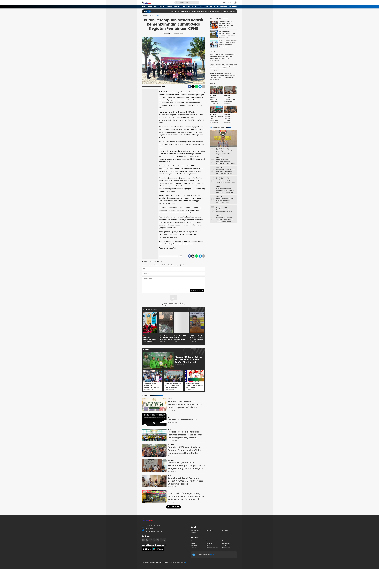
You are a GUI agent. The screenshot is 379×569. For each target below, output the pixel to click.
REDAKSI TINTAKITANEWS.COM (182, 419)
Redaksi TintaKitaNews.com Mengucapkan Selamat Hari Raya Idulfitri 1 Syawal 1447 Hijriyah (185, 404)
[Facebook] (189, 86)
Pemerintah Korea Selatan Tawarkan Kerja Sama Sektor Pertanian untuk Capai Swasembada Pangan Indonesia (197, 340)
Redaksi (166, 33)
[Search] (176, 2)
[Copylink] (203, 86)
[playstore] (158, 550)
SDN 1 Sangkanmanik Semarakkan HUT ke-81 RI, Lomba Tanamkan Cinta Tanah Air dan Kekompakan (226, 191)
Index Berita (173, 507)
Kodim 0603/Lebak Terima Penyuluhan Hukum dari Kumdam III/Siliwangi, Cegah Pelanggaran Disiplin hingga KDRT (226, 173)
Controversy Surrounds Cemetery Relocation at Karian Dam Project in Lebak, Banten (166, 339)
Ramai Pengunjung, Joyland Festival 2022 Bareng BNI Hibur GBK (226, 23)
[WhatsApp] (196, 86)
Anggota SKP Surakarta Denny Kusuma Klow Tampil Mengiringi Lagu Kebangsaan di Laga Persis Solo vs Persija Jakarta (223, 76)
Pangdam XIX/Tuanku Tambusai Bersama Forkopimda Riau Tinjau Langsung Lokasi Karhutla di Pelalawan (166, 11)
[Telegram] (200, 86)
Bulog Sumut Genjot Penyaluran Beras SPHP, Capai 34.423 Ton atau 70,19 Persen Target (185, 481)
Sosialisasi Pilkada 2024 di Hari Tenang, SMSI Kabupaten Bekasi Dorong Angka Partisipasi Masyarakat (173, 387)
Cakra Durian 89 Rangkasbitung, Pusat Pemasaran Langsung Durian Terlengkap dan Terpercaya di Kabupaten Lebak (186, 498)
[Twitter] (193, 86)
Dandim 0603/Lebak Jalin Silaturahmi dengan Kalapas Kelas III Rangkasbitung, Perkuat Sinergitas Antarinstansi (186, 467)
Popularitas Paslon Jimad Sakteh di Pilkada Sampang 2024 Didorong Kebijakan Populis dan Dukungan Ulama (194, 388)
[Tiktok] (164, 540)
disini (212, 555)
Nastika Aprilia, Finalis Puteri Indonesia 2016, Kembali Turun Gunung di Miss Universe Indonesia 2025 (223, 66)
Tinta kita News (148, 15)
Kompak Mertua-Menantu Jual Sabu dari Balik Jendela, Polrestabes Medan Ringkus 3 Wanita (226, 182)
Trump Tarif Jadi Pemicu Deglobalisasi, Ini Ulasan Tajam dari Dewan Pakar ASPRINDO (180, 340)
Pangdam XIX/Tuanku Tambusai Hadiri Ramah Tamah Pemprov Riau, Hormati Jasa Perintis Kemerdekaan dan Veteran (225, 221)
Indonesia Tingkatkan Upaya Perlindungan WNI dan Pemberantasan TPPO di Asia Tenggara (150, 342)
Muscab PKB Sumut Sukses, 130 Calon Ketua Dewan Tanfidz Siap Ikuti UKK (188, 360)
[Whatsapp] (150, 540)
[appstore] (147, 550)
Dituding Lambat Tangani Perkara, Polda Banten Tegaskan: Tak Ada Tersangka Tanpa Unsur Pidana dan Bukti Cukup (225, 154)
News (157, 15)
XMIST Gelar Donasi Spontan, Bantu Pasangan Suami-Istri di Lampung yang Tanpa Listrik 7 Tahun (222, 56)
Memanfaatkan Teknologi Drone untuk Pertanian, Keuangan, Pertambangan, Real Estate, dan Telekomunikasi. (227, 36)
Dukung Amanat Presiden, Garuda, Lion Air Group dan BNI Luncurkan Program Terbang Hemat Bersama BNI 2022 (228, 44)
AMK (186, 563)
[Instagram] (157, 540)
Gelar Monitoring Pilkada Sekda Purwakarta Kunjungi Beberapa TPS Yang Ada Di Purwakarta (152, 387)
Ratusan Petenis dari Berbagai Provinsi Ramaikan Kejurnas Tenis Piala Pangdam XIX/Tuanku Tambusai (185, 436)
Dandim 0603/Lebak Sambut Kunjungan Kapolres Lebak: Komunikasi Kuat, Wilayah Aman (230, 122)
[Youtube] (161, 540)
